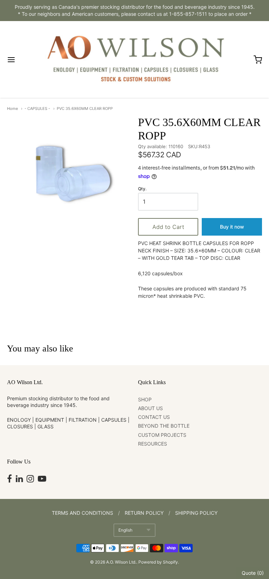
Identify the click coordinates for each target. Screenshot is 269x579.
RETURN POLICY (144, 513)
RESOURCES (152, 444)
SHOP (145, 399)
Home (12, 108)
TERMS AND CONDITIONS (82, 513)
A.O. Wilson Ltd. (121, 562)
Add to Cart (168, 226)
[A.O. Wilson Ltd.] (134, 59)
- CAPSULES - (37, 108)
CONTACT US (154, 417)
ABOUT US (150, 408)
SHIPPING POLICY (196, 513)
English (125, 530)
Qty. (142, 188)
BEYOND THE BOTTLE (163, 426)
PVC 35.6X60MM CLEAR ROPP (85, 108)
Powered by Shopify (158, 562)
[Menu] (23, 59)
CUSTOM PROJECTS (162, 435)
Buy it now (232, 227)
